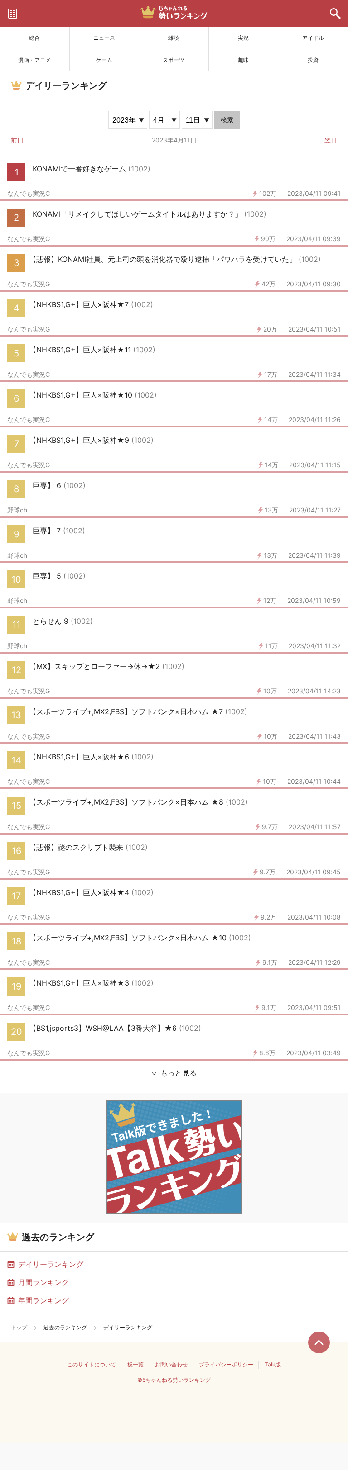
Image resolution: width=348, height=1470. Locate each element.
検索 (227, 119)
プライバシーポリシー (226, 1364)
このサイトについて (91, 1364)
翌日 (330, 140)
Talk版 (273, 1364)
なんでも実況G (28, 193)
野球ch (17, 510)
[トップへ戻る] (319, 1342)
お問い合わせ (171, 1364)
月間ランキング (43, 1282)
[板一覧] (12, 13)
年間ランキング (43, 1300)
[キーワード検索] (335, 13)
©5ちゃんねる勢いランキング (174, 1379)
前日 (17, 140)
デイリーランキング (50, 1264)
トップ (19, 1327)
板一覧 (135, 1364)
